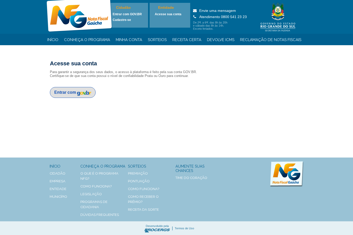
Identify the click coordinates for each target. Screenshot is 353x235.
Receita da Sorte (143, 210)
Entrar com (65, 92)
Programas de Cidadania (94, 204)
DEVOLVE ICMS (220, 39)
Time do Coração (191, 178)
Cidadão (123, 7)
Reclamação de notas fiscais (270, 39)
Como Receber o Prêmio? (143, 199)
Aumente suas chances (189, 168)
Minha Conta (129, 39)
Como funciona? (96, 186)
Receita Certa (186, 39)
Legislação (91, 194)
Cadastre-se (122, 20)
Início (52, 39)
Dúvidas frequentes (99, 215)
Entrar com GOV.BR (127, 14)
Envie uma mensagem (217, 11)
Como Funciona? (143, 189)
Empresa (57, 181)
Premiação (138, 173)
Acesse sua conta (168, 14)
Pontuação (139, 181)
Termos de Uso (184, 228)
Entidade (166, 7)
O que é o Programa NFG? (99, 176)
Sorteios (157, 39)
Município (58, 197)
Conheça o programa (87, 39)
